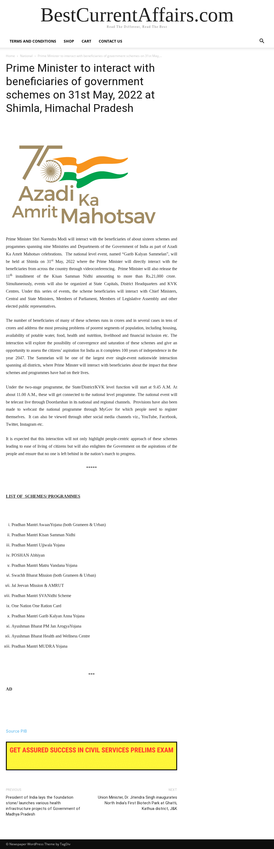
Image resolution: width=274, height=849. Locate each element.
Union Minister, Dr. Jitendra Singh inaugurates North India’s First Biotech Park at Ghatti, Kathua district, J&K (137, 803)
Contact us (110, 41)
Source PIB (16, 731)
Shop (69, 41)
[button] (261, 41)
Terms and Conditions (33, 41)
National (26, 56)
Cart (86, 41)
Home (10, 56)
